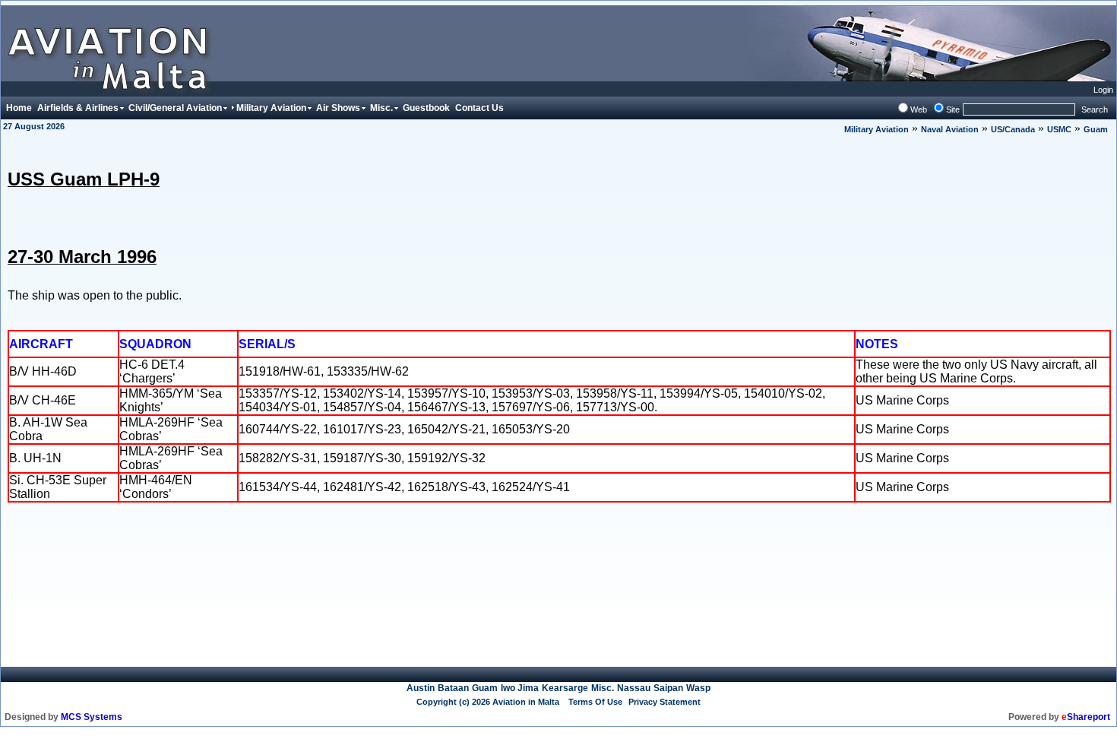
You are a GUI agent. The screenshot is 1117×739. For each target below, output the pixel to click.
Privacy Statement (664, 701)
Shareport (1086, 717)
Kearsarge (565, 688)
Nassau (633, 688)
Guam (1096, 129)
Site (953, 109)
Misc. (602, 688)
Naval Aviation (950, 129)
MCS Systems (91, 717)
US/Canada (1013, 129)
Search (1094, 109)
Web (918, 109)
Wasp (698, 688)
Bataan (453, 688)
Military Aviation (876, 129)
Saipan (668, 688)
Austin (421, 688)
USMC (1059, 129)
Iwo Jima (520, 688)
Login (1103, 89)
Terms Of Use (595, 701)
